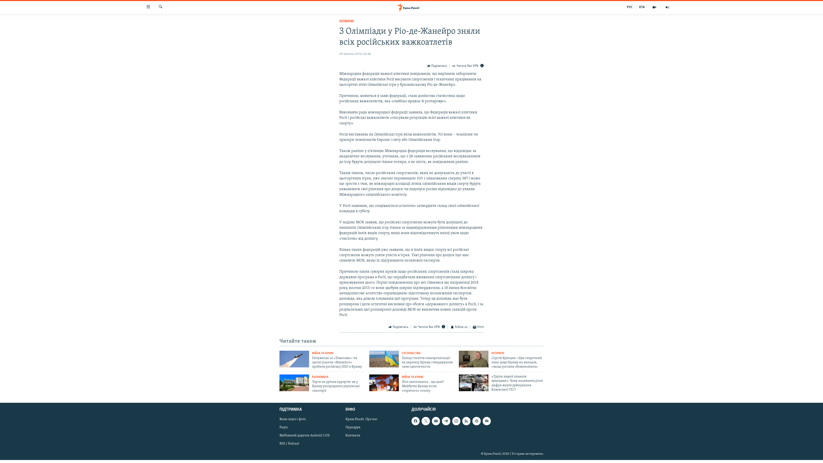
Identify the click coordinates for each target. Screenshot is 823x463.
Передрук (352, 427)
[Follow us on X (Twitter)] (426, 421)
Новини (346, 21)
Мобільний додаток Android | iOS (304, 435)
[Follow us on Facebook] (416, 421)
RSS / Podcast (289, 444)
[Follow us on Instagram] (456, 421)
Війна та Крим (322, 353)
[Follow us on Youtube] (436, 421)
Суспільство (411, 353)
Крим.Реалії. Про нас (361, 419)
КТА (642, 7)
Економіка (320, 377)
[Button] (437, 66)
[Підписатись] (487, 421)
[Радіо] (667, 7)
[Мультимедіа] (654, 7)
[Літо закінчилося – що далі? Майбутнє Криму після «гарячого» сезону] (384, 382)
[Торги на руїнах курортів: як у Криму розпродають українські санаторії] (294, 382)
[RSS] (466, 421)
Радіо (283, 427)
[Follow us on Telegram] (446, 421)
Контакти (352, 435)
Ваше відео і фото (292, 419)
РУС (630, 7)
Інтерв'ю (497, 353)
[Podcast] (476, 421)
